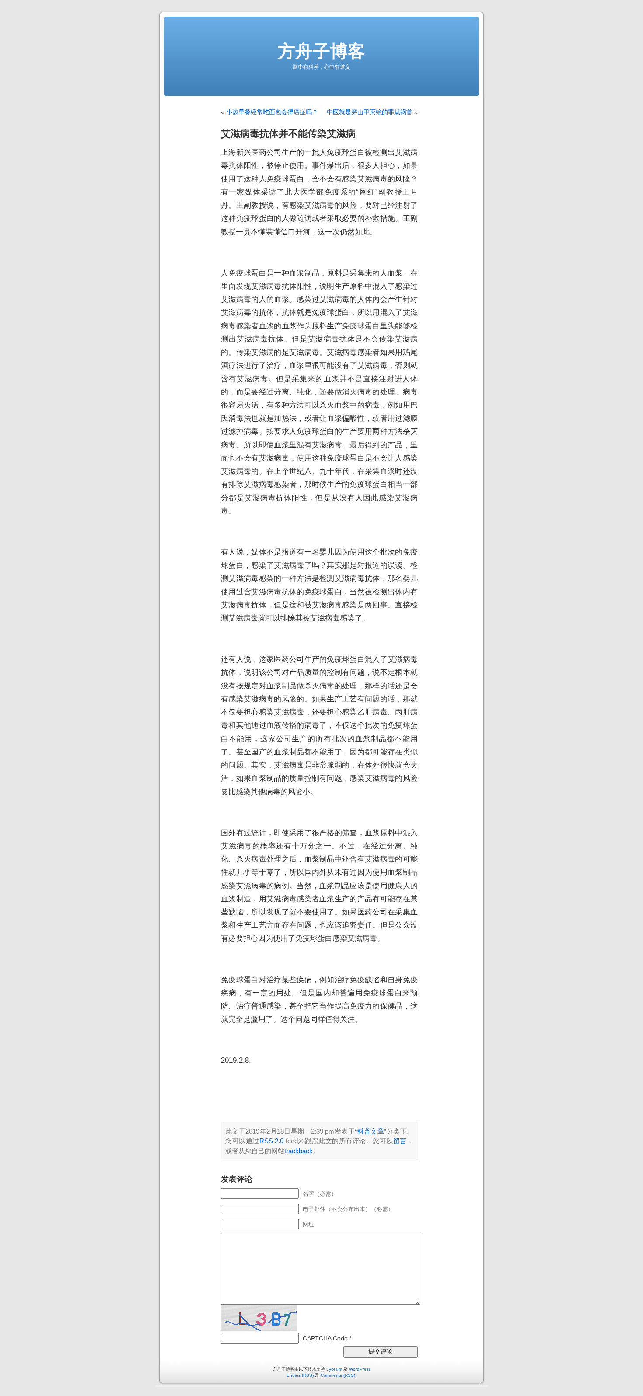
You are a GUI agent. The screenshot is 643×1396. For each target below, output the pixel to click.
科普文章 (370, 1131)
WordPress (360, 1369)
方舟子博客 (321, 51)
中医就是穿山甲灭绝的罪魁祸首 (369, 111)
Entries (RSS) (300, 1375)
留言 (400, 1141)
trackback (298, 1151)
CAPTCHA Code (325, 1338)
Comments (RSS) (338, 1375)
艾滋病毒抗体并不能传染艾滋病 (288, 133)
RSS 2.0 (271, 1141)
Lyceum (334, 1369)
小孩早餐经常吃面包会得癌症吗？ (272, 111)
